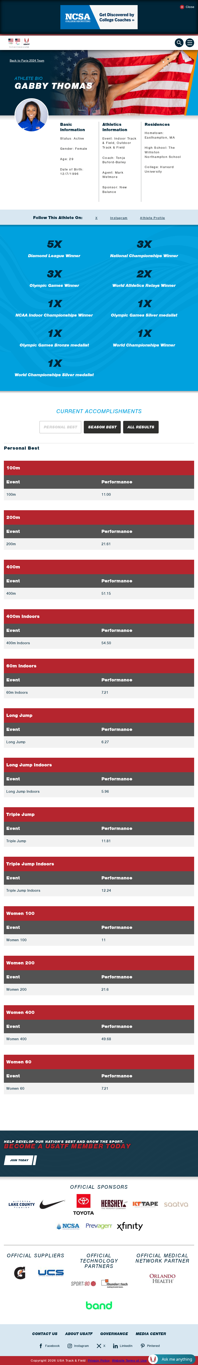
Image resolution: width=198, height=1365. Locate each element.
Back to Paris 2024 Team (27, 60)
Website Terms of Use (129, 1360)
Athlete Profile (152, 218)
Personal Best (60, 427)
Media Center (151, 1334)
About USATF (78, 1334)
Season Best (102, 427)
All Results (140, 427)
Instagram (118, 218)
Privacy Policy (99, 1360)
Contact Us (44, 1334)
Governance (114, 1334)
